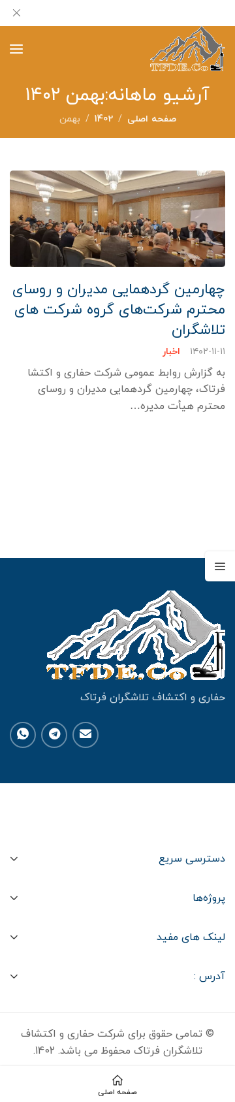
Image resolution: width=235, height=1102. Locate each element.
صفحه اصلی (151, 119)
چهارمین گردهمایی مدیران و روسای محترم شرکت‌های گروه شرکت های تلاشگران (118, 310)
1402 (104, 119)
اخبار (171, 352)
